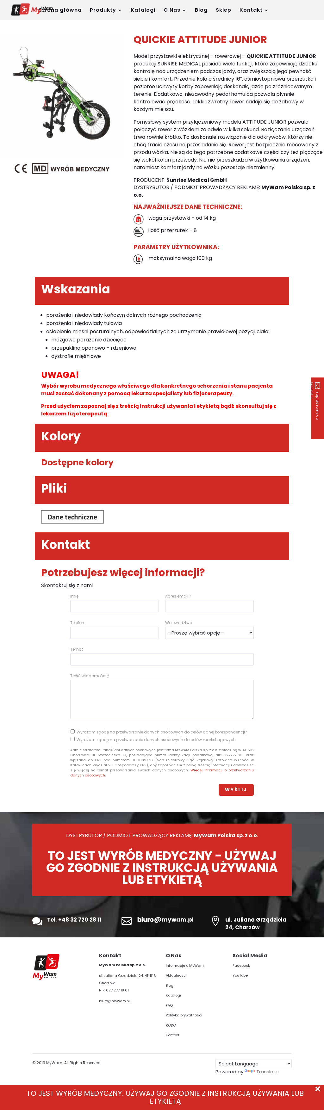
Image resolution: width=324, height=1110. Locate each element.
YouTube (240, 975)
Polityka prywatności (184, 1015)
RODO (171, 1025)
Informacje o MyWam (185, 965)
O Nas (172, 11)
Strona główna (60, 11)
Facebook (241, 965)
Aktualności (176, 975)
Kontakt (251, 11)
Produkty (103, 11)
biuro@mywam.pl (114, 1000)
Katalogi (143, 11)
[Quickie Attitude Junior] (62, 156)
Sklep (223, 11)
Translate (267, 1071)
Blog (201, 11)
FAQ (169, 1005)
